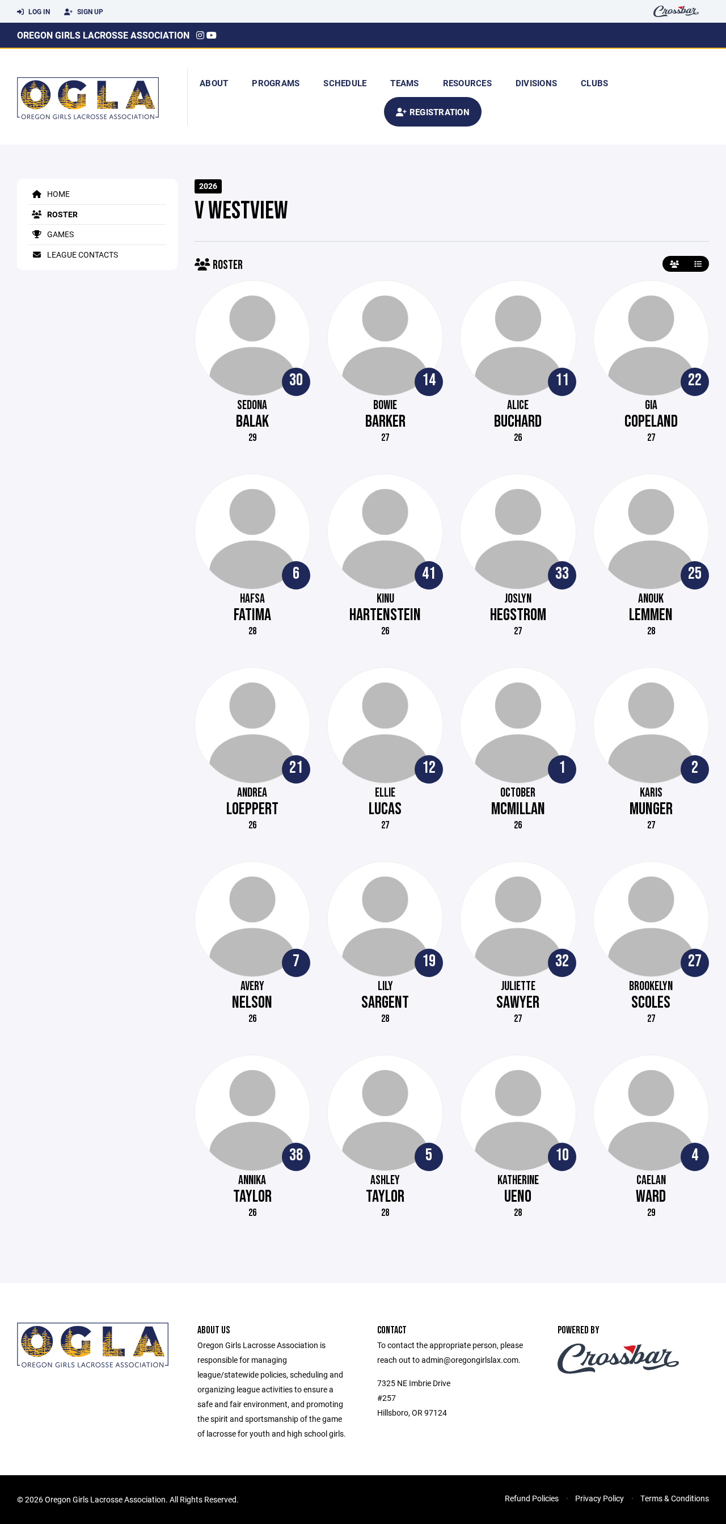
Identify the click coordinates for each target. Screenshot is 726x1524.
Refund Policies (532, 1498)
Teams (404, 83)
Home (57, 193)
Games (59, 234)
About (214, 83)
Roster (61, 214)
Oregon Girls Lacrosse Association (103, 35)
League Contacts (81, 254)
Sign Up (89, 11)
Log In (38, 11)
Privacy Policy (599, 1498)
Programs (275, 83)
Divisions (536, 83)
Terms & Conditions (674, 1498)
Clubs (594, 83)
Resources (467, 83)
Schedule (344, 83)
